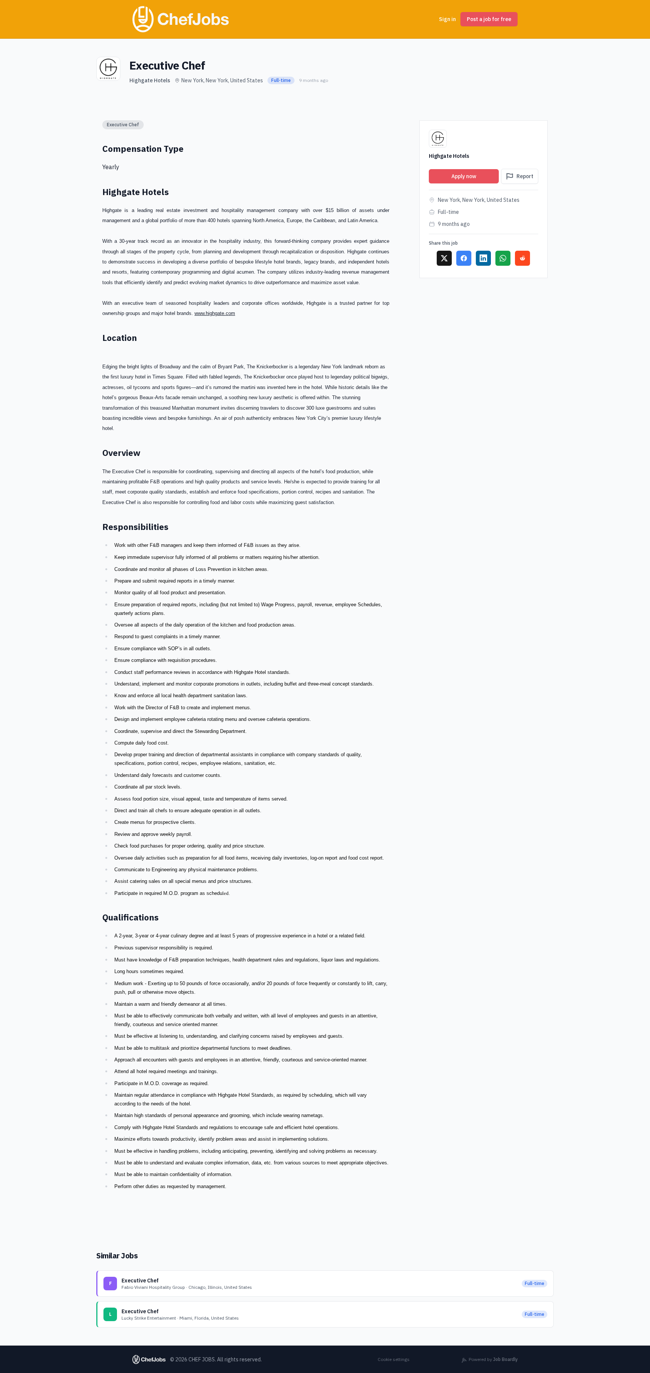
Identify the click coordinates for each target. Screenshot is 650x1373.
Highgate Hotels (149, 80)
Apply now (463, 176)
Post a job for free (489, 19)
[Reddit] (522, 258)
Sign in (447, 19)
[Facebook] (463, 258)
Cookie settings (394, 1359)
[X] (444, 258)
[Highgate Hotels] (108, 69)
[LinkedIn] (483, 258)
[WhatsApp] (502, 258)
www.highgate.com (214, 313)
